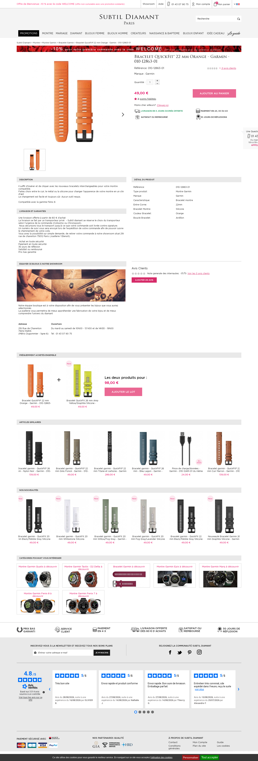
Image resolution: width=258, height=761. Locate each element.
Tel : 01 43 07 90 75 (61, 333)
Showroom (149, 4)
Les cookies (223, 745)
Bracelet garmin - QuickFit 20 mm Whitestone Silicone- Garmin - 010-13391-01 (72, 539)
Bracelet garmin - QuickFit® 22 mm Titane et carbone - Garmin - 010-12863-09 (110, 471)
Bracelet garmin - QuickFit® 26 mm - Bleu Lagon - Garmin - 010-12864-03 (148, 471)
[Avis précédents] (49, 689)
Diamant (76, 33)
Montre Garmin (183, 191)
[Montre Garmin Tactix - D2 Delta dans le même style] (83, 579)
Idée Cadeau (215, 33)
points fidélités (148, 99)
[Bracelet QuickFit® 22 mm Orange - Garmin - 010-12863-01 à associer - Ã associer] (35, 380)
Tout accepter (209, 757)
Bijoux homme (118, 33)
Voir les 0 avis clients (198, 273)
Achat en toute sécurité (31, 241)
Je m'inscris (101, 652)
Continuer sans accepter (245, 751)
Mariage (62, 33)
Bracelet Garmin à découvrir (129, 566)
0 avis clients (228, 68)
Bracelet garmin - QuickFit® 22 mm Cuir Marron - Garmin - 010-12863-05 (224, 471)
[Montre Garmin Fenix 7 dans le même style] (83, 606)
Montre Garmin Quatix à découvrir (38, 566)
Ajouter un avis (144, 280)
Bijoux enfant (193, 33)
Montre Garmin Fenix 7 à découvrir (83, 594)
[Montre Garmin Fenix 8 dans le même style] (38, 606)
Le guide (233, 33)
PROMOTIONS (28, 33)
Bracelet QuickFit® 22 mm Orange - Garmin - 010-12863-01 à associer (35, 403)
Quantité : (139, 82)
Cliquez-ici (162, 105)
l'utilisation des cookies (161, 757)
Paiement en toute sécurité (32, 244)
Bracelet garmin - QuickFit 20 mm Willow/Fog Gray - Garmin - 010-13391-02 (110, 539)
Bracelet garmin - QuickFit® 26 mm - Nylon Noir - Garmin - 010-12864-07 (34, 471)
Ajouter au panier (214, 93)
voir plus (199, 689)
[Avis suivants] (238, 689)
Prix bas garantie (27, 252)
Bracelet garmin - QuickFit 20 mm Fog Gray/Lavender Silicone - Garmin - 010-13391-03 (148, 539)
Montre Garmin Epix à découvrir (175, 566)
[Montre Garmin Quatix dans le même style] (38, 579)
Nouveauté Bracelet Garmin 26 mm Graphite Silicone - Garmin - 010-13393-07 (224, 539)
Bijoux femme (94, 33)
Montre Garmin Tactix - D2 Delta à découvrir (83, 568)
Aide (161, 4)
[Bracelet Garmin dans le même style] (129, 579)
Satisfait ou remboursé (30, 249)
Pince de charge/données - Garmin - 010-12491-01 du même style (186, 471)
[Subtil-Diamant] (129, 19)
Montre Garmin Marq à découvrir (220, 566)
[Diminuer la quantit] (157, 84)
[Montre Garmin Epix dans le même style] (174, 579)
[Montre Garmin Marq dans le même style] (220, 579)
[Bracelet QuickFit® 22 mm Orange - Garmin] (35, 160)
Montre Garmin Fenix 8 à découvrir (38, 594)
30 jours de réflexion (29, 246)
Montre (47, 33)
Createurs (138, 33)
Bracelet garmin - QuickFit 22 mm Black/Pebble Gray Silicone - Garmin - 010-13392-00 (186, 539)
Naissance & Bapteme (164, 33)
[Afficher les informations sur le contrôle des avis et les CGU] (43, 692)
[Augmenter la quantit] (157, 81)
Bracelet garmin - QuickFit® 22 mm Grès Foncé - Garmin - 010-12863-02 (71, 471)
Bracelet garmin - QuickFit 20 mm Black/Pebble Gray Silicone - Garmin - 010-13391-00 (33, 539)
